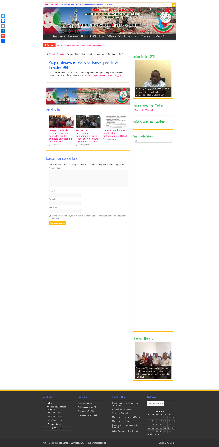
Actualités (61, 54)
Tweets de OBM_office (145, 110)
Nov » (156, 434)
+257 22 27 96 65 (55, 412)
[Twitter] (3, 15)
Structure (58, 36)
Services (72, 36)
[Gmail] (3, 36)
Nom (51, 191)
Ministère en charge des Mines (126, 417)
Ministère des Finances (122, 421)
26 (153, 431)
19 (153, 428)
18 (149, 428)
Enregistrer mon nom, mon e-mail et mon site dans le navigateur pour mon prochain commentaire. (87, 217)
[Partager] (3, 41)
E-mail (52, 199)
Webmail (159, 36)
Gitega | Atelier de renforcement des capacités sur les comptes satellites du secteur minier (60, 136)
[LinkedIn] (3, 30)
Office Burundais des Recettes (125, 431)
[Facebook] (3, 20)
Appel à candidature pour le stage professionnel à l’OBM (115, 133)
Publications (97, 36)
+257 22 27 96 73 (55, 416)
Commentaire (55, 168)
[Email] (3, 25)
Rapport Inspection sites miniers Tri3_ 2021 (104, 75)
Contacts (146, 36)
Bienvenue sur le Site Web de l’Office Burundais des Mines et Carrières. (88, 5)
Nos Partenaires (127, 36)
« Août (149, 434)
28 (161, 431)
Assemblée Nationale (122, 409)
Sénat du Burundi (120, 413)
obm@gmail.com (55, 420)
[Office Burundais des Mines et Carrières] (109, 20)
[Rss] (153, 442)
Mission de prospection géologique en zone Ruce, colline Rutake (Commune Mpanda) (87, 136)
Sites (83, 36)
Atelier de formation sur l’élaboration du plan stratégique (79, 45)
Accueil (48, 36)
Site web (53, 207)
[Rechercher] (174, 5)
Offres (110, 36)
